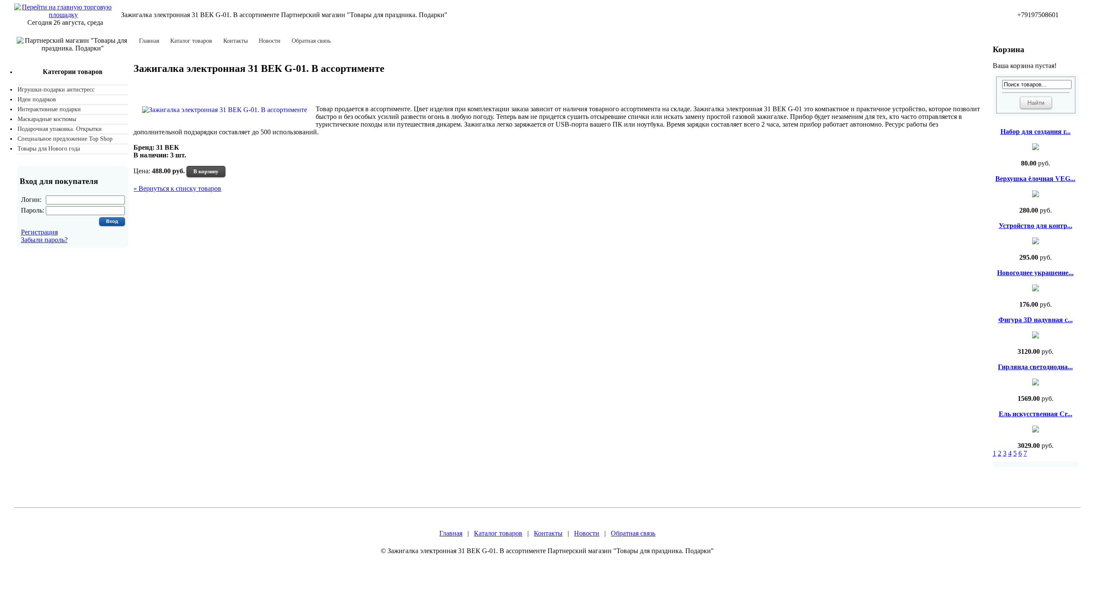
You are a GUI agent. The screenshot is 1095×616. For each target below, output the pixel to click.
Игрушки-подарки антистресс (56, 89)
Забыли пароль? (44, 239)
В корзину (206, 171)
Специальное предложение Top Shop (65, 139)
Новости (270, 41)
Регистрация (39, 232)
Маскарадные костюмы (47, 119)
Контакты (235, 41)
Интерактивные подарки (49, 109)
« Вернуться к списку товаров (177, 188)
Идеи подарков (37, 99)
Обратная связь (311, 41)
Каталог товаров (191, 41)
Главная (149, 41)
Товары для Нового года (49, 148)
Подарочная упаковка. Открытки (60, 129)
